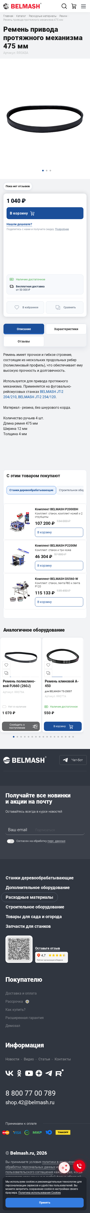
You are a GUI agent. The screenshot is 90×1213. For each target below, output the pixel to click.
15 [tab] (65, 740)
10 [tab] (47, 740)
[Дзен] (39, 1073)
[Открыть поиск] (64, 6)
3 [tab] (21, 740)
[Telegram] (49, 1073)
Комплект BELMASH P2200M (56, 545)
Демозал (12, 1026)
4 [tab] (24, 740)
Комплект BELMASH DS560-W (56, 579)
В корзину (44, 532)
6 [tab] (32, 740)
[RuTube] (60, 1073)
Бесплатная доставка (30, 286)
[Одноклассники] (19, 1073)
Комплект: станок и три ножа (53, 550)
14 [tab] (62, 740)
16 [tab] (69, 740)
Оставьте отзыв (47, 948)
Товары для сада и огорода (34, 916)
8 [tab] (39, 740)
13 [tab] (58, 740)
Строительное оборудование (35, 907)
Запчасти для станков (28, 926)
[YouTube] (29, 1073)
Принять (44, 1202)
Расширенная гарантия (24, 1018)
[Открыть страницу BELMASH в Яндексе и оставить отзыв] (19, 949)
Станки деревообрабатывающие (40, 877)
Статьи (44, 1059)
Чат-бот (77, 760)
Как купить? (15, 1010)
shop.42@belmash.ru (29, 1102)
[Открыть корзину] (73, 6)
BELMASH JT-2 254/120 (37, 397)
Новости (12, 1059)
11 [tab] (50, 740)
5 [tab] (28, 740)
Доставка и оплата (21, 993)
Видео (29, 1059)
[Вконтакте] (9, 1073)
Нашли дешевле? (19, 224)
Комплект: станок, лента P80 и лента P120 (57, 585)
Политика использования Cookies (39, 1192)
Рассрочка (14, 1001)
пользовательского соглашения (29, 1172)
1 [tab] (13, 740)
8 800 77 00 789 (30, 1093)
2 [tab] (17, 740)
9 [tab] (43, 740)
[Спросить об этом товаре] (64, 1167)
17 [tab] (73, 740)
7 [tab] (36, 740)
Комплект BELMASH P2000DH (56, 509)
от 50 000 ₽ (23, 289)
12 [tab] (54, 740)
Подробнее (62, 229)
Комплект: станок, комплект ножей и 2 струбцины (59, 515)
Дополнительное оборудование (38, 887)
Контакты (63, 1059)
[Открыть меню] (83, 6)
